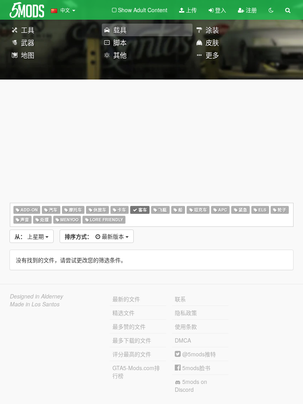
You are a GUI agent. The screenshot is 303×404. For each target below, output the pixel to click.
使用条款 (186, 326)
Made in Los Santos (35, 304)
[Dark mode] (271, 10)
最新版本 (95, 236)
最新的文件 (126, 299)
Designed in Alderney (36, 296)
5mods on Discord (191, 385)
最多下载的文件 (131, 340)
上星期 (30, 236)
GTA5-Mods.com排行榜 (136, 372)
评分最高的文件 (131, 354)
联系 (180, 299)
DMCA (183, 340)
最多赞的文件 (129, 326)
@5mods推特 (198, 354)
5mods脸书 (195, 368)
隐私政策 (186, 313)
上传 (190, 10)
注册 (250, 10)
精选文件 (123, 313)
